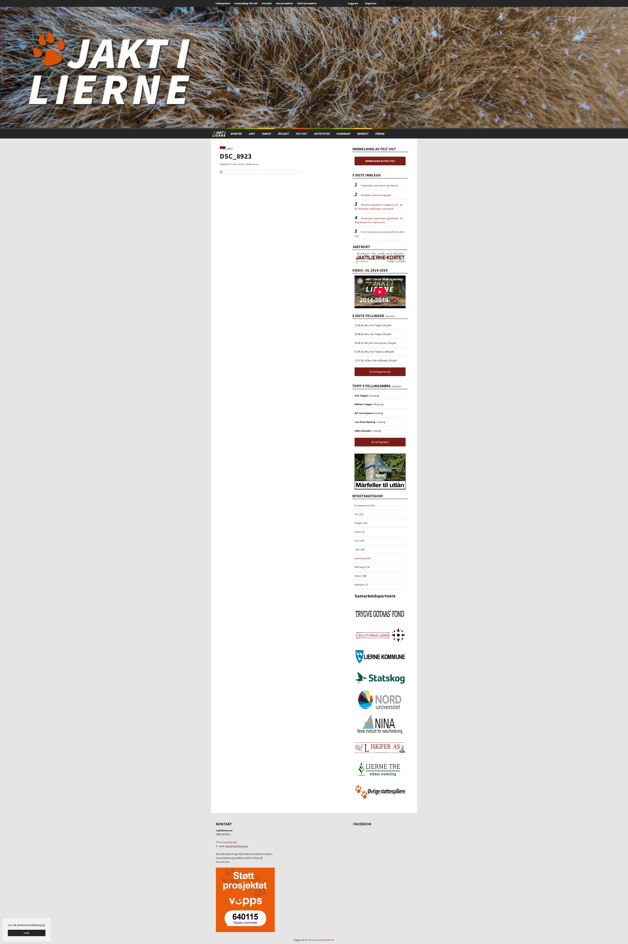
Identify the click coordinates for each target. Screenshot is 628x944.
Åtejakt (283, 134)
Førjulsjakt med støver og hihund (379, 185)
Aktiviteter (322, 134)
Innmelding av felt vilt (380, 161)
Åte (356, 514)
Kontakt (267, 3)
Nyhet (358, 575)
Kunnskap (343, 134)
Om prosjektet (284, 3)
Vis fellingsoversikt (380, 371)
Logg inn (353, 3)
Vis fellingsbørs (380, 442)
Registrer (370, 3)
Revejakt (359, 584)
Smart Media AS (326, 939)
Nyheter (236, 134)
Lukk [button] (26, 933)
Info (357, 540)
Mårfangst (360, 567)
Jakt (357, 549)
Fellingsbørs (223, 3)
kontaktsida (222, 861)
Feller (358, 531)
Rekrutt (362, 134)
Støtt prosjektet (307, 3)
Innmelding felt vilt (246, 3)
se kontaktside (228, 842)
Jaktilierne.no (251, 164)
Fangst (266, 134)
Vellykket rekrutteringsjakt (376, 195)
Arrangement (362, 505)
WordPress (310, 939)
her (43, 925)
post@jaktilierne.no (237, 846)
